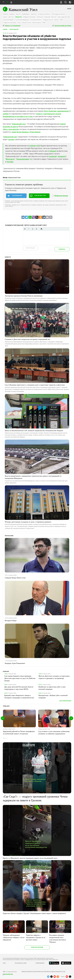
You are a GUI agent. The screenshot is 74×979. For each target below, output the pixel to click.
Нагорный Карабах (8, 19)
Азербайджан (26, 14)
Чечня (19, 22)
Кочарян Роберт (11, 620)
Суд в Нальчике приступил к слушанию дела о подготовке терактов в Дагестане (35, 385)
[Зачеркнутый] (36, 229)
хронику (11, 139)
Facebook (52, 156)
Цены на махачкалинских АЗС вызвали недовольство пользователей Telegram (34, 430)
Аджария (11, 14)
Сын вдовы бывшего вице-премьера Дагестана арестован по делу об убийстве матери (19, 678)
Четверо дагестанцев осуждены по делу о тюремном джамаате (28, 522)
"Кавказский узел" (10, 137)
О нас (4, 963)
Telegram (52, 151)
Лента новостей (14, 29)
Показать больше (37, 947)
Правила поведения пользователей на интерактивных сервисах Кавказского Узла (43, 971)
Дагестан (11, 17)
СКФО (61, 19)
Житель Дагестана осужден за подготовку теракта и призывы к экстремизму (54, 677)
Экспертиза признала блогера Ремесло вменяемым (23, 296)
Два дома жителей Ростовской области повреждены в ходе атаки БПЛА (18, 688)
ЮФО (44, 22)
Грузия (5, 17)
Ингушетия (18, 17)
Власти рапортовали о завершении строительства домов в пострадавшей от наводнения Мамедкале (33, 477)
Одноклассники (22, 159)
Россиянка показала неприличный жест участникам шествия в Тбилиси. (57, 938)
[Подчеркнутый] (32, 229)
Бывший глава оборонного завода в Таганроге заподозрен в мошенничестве (19, 696)
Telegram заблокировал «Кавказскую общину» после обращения (13, 937)
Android (32, 146)
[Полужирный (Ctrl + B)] (25, 229)
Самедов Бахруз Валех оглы (15, 577)
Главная (5, 29)
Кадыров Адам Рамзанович (15, 663)
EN (7, 2)
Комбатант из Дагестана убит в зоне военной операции (52, 688)
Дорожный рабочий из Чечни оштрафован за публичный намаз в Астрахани (19, 732)
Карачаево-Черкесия (50, 17)
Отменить (61, 249)
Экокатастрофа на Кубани (62, 25)
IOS (38, 146)
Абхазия (5, 14)
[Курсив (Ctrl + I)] (29, 229)
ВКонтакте (10, 159)
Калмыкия (40, 17)
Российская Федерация (22, 19)
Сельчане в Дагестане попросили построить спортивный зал (27, 339)
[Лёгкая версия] (11, 2)
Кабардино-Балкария (29, 17)
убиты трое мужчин (11, 129)
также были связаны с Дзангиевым (25, 132)
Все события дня (65, 700)
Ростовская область (36, 19)
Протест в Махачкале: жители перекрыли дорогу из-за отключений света (30, 858)
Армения (33, 14)
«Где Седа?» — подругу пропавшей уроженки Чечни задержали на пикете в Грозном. (35, 798)
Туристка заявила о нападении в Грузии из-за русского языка (35, 937)
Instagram (62, 156)
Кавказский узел (19, 124)
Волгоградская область (58, 14)
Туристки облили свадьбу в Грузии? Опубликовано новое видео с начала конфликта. (34, 913)
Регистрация (30, 248)
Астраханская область (44, 14)
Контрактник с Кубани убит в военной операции (53, 696)
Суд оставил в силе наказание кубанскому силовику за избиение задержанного (54, 732)
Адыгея (18, 14)
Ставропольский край (9, 22)
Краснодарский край (64, 17)
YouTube (10, 162)
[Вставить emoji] (41, 229)
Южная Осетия (26, 22)
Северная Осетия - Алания (50, 19)
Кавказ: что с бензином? (12, 25)
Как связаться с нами (20, 963)
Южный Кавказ (36, 22)
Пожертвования (40, 963)
